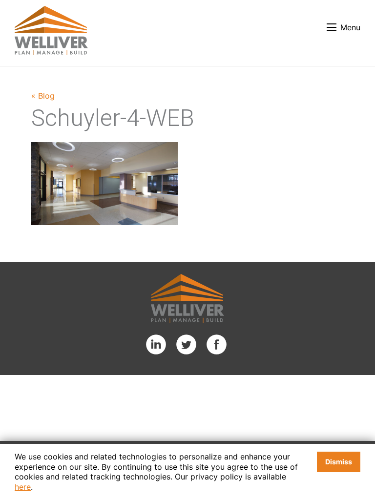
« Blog (43, 96)
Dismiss (338, 462)
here (23, 487)
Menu (350, 27)
